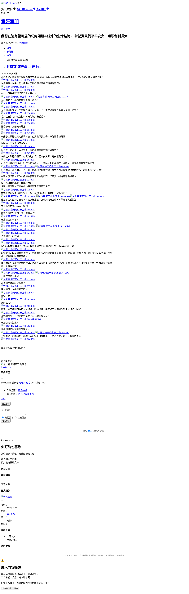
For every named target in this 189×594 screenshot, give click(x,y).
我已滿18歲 (6, 588)
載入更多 (5, 404)
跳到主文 (5, 29)
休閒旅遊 (23, 43)
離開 (16, 588)
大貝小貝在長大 (26, 394)
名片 (9, 55)
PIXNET (74, 555)
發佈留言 (5, 421)
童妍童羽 (10, 21)
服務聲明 (120, 555)
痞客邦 (22, 383)
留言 (28, 383)
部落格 (10, 52)
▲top (3, 398)
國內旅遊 (22, 390)
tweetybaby (6, 367)
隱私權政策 (110, 555)
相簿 (9, 48)
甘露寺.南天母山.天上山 (24, 67)
